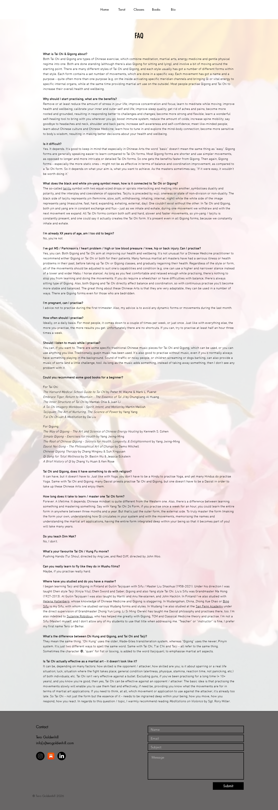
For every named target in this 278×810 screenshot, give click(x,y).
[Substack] (51, 756)
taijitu (67, 188)
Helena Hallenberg (56, 601)
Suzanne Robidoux (80, 616)
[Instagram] (40, 756)
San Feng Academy (209, 606)
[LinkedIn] (61, 756)
